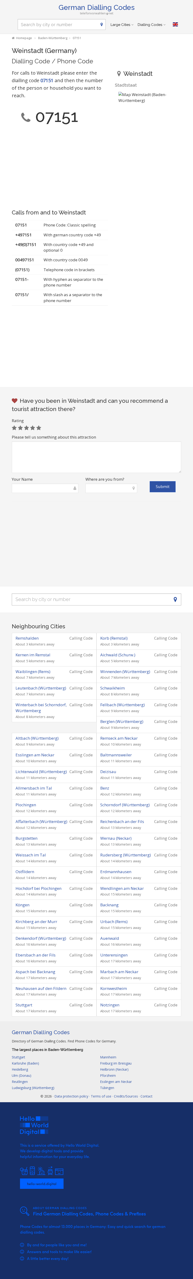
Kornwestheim (113, 988)
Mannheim (108, 1057)
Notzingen (109, 1005)
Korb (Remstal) (114, 638)
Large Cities (120, 25)
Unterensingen (114, 955)
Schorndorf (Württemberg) (125, 804)
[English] (175, 24)
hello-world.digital (41, 1184)
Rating (18, 420)
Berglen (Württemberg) (121, 721)
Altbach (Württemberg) (37, 738)
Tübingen (107, 1087)
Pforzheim (108, 1075)
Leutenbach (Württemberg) (41, 688)
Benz (104, 788)
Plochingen (26, 804)
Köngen (22, 905)
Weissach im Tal (31, 855)
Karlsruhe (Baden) (25, 1063)
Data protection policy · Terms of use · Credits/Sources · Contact (103, 1096)
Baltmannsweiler (116, 755)
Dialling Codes (150, 25)
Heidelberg (20, 1069)
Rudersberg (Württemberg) (125, 855)
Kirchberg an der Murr (36, 921)
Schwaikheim (112, 688)
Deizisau (108, 771)
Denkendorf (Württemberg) (41, 938)
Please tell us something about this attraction (54, 437)
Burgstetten (26, 838)
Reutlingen (20, 1081)
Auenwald (109, 938)
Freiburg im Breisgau (116, 1063)
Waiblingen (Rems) (33, 671)
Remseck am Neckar (119, 738)
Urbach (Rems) (114, 921)
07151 (46, 80)
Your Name (22, 479)
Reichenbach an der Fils (122, 821)
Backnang (109, 905)
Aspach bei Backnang (35, 971)
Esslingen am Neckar (35, 755)
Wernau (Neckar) (116, 838)
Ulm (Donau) (21, 1075)
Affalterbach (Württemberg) (41, 821)
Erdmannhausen (115, 871)
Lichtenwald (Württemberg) (41, 771)
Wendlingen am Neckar (122, 888)
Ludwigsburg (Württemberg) (33, 1087)
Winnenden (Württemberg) (125, 671)
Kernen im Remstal (33, 655)
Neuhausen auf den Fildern (41, 988)
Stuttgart (24, 1005)
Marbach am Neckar (119, 971)
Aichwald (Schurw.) (117, 655)
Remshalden (27, 638)
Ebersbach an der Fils (36, 955)
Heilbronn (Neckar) (114, 1069)
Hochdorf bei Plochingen (38, 888)
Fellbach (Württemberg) (122, 704)
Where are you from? (104, 479)
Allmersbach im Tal (34, 788)
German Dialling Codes (97, 7)
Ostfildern (25, 871)
